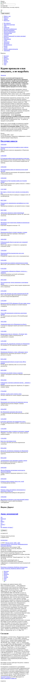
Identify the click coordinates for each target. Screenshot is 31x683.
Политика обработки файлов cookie (14, 568)
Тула (5, 64)
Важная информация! (9, 31)
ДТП (5, 26)
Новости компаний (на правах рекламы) (15, 36)
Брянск (6, 57)
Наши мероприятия (9, 30)
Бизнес (6, 46)
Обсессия (3, 518)
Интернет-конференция (10, 29)
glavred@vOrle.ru (5, 676)
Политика (6, 43)
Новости (6, 17)
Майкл (2, 520)
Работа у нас (7, 16)
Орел (5, 63)
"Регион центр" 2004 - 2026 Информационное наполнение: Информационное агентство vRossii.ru (14, 544)
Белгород (6, 56)
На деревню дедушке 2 (7, 526)
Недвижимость (8, 44)
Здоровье (6, 34)
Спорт (5, 40)
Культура (6, 37)
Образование (7, 39)
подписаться (4, 540)
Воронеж (6, 58)
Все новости (7, 23)
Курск (5, 60)
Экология (3, 75)
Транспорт (7, 42)
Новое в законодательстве (11, 49)
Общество (6, 27)
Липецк (6, 61)
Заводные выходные (9, 24)
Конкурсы (6, 20)
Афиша (6, 19)
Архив (5, 47)
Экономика (7, 50)
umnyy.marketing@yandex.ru (8, 678)
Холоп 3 (3, 523)
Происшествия (8, 33)
